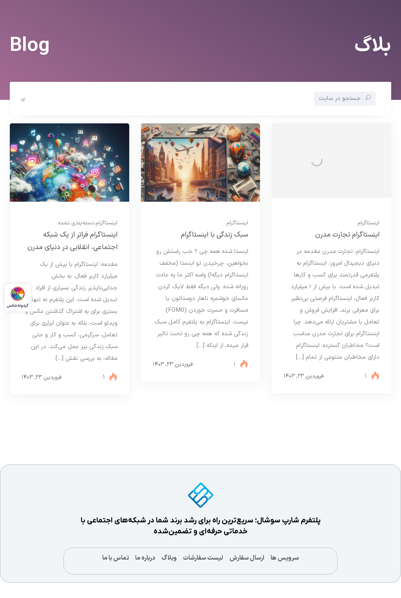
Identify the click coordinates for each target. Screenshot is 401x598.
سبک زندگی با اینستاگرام (214, 234)
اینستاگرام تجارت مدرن (347, 234)
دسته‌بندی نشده (76, 223)
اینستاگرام (368, 223)
